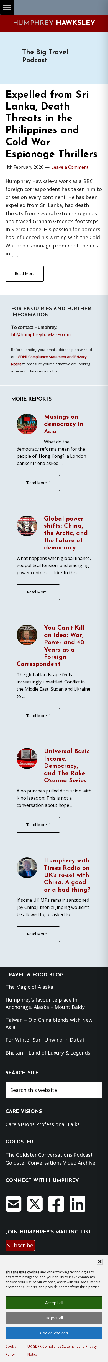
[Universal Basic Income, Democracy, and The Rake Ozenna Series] (27, 759)
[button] (99, 1261)
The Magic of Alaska (29, 987)
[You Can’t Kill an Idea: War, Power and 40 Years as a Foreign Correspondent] (27, 636)
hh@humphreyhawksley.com (41, 334)
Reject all (54, 1317)
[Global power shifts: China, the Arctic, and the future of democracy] (27, 527)
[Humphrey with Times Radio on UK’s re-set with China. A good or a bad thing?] (27, 868)
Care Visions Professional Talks (43, 1124)
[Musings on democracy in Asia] (27, 425)
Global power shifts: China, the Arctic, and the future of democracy (66, 533)
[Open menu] (7, 7)
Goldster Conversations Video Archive (50, 1162)
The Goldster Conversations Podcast (49, 1154)
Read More (25, 273)
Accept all (54, 1302)
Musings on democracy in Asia (64, 424)
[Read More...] (38, 482)
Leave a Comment (69, 167)
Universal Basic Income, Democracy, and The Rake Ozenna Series (67, 766)
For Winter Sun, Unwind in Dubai (45, 1039)
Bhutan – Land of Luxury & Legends (48, 1052)
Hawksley (54, 23)
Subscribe (20, 1245)
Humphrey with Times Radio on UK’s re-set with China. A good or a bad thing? (67, 875)
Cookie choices (54, 1333)
